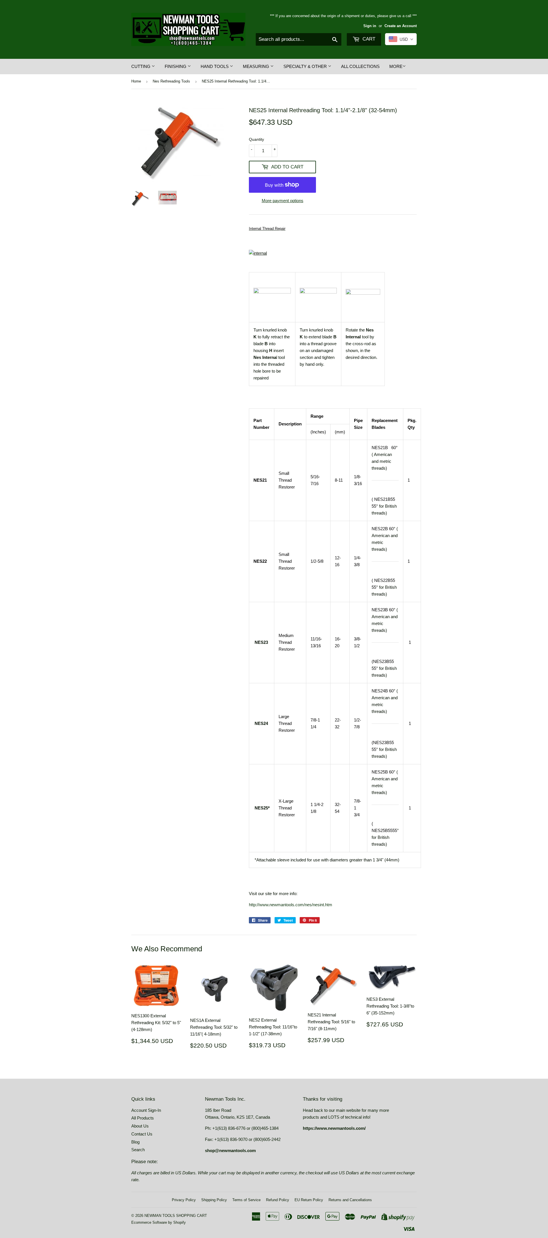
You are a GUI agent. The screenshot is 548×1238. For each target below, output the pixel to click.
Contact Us (141, 1134)
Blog (135, 1141)
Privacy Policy (184, 1200)
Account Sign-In (146, 1110)
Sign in (369, 26)
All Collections (360, 66)
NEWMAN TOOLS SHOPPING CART (175, 1215)
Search (138, 1149)
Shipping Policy (214, 1200)
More (395, 66)
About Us (140, 1126)
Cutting (141, 66)
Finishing (176, 66)
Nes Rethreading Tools (171, 81)
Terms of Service (246, 1200)
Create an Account (400, 26)
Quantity (256, 139)
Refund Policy (277, 1200)
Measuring (256, 66)
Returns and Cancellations (350, 1200)
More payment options (282, 200)
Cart (368, 39)
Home (136, 81)
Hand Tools (215, 66)
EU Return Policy (309, 1200)
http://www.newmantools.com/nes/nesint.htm (290, 904)
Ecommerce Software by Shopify (158, 1222)
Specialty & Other (305, 66)
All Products (142, 1118)
